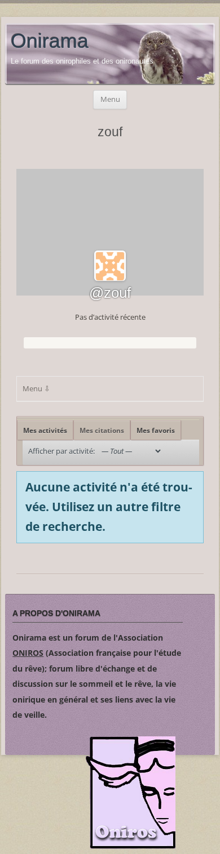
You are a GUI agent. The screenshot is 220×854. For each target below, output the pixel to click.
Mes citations (102, 430)
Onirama (50, 41)
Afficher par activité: (61, 451)
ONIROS (27, 652)
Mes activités (45, 430)
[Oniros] (130, 794)
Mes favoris (156, 430)
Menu (110, 99)
